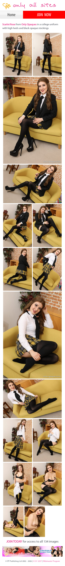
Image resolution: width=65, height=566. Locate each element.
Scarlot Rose (9, 24)
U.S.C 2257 (37, 561)
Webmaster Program (51, 561)
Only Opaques (29, 24)
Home (11, 15)
